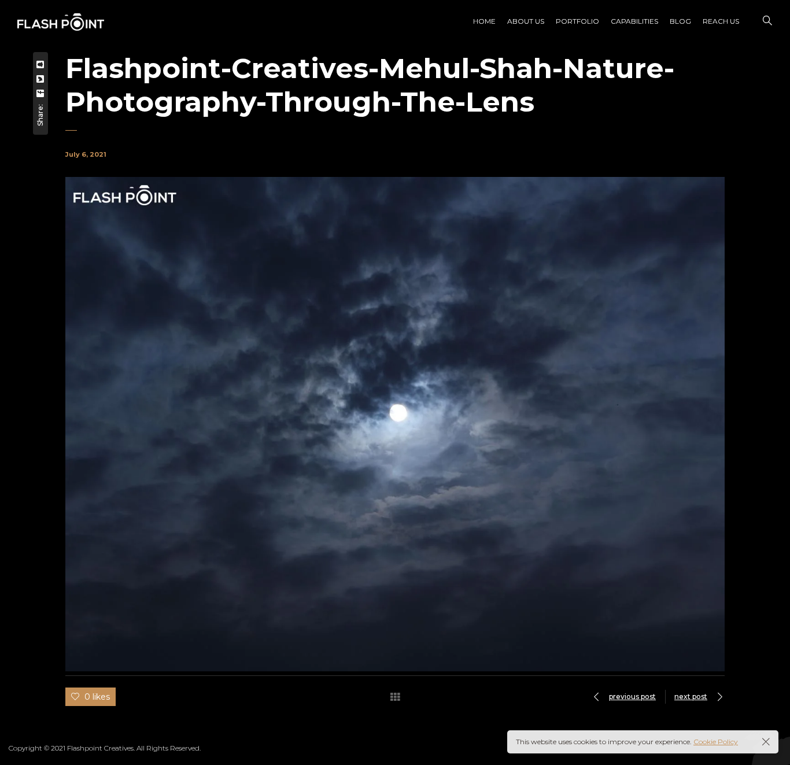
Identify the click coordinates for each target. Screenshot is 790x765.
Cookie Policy (715, 741)
